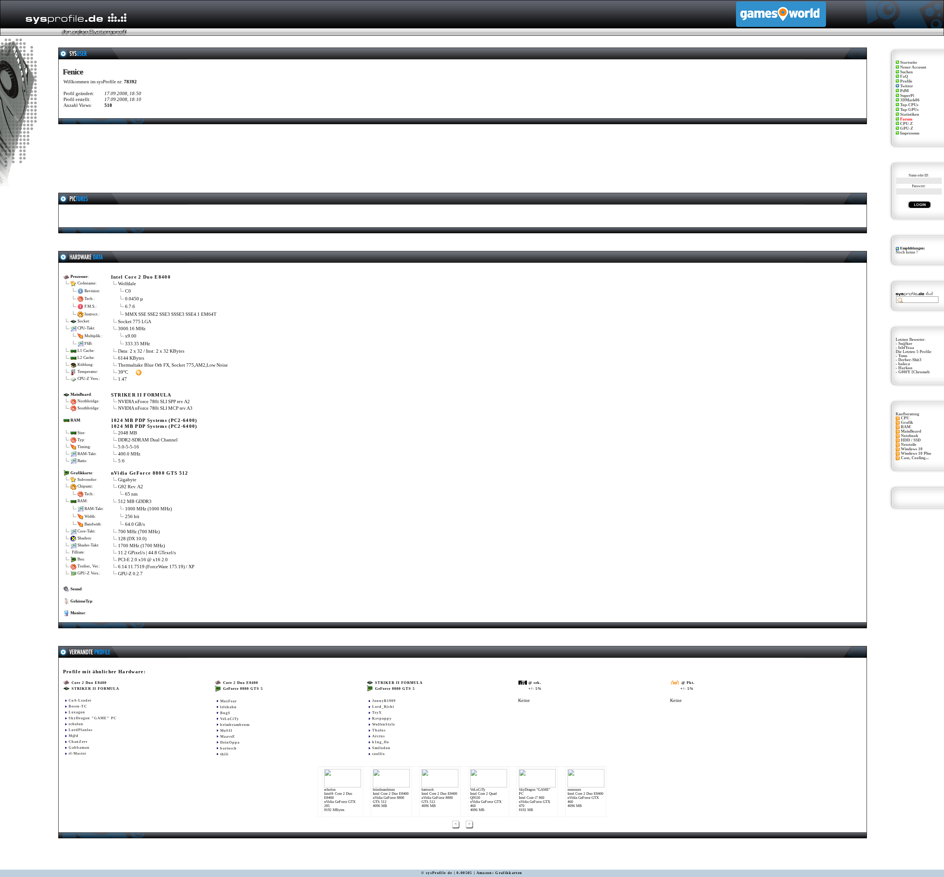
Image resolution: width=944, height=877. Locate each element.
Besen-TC (78, 706)
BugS (225, 713)
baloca (904, 364)
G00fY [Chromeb (914, 372)
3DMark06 (910, 100)
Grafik (907, 422)
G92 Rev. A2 (131, 486)
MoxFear (228, 701)
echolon (76, 724)
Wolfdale (127, 283)
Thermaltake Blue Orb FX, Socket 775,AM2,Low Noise (173, 365)
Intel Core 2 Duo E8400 (141, 277)
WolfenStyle (383, 724)
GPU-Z (906, 128)
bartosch (228, 748)
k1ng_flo (380, 742)
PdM (904, 91)
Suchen (906, 72)
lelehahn (228, 707)
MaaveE (227, 736)
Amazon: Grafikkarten (499, 873)
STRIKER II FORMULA (141, 395)
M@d (74, 736)
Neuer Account (913, 67)
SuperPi (907, 96)
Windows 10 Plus (916, 453)
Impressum (909, 133)
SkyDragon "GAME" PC (93, 718)
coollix (378, 754)
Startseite (908, 62)
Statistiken (909, 114)
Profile (906, 81)
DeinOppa (230, 742)
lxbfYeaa (906, 348)
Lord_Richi (383, 707)
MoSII (226, 730)
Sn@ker (905, 344)
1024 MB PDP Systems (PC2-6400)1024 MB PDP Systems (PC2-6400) (154, 423)
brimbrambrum (235, 725)
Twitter (906, 86)
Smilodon (381, 748)
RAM (905, 427)
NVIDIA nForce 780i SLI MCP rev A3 (155, 408)
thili (224, 754)
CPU (905, 418)
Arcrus (378, 736)
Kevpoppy (382, 718)
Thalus (379, 730)
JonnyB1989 (384, 701)
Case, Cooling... (915, 458)
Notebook (909, 436)
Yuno (902, 356)
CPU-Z (906, 124)
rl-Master (77, 753)
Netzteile (908, 445)
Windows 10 (912, 449)
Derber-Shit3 (910, 360)
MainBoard (911, 431)
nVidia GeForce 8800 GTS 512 (149, 473)
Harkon (905, 368)
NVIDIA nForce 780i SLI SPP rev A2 (154, 401)
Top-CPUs (909, 105)
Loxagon (77, 712)
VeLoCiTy (229, 719)
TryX (377, 712)
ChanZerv (78, 742)
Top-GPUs (909, 110)
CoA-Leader (80, 700)
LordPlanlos (81, 730)
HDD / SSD (911, 440)
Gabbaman (79, 747)
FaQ (904, 76)
